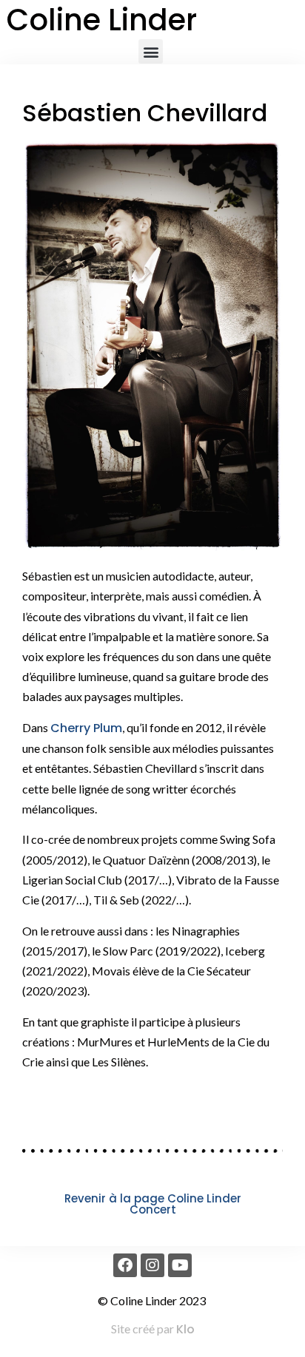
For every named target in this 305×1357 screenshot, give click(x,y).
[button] (150, 51)
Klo (185, 1329)
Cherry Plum (86, 728)
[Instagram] (152, 1265)
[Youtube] (180, 1265)
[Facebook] (125, 1265)
